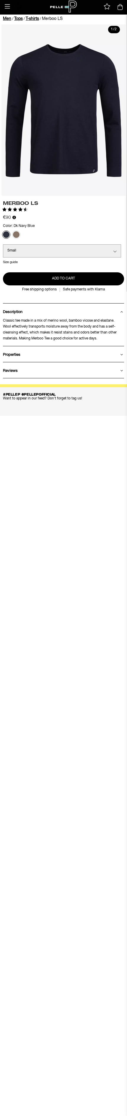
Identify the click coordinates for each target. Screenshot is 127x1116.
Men (7, 19)
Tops (18, 19)
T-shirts (32, 19)
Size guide (10, 262)
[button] (7, 6)
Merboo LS (52, 19)
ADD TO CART (63, 278)
